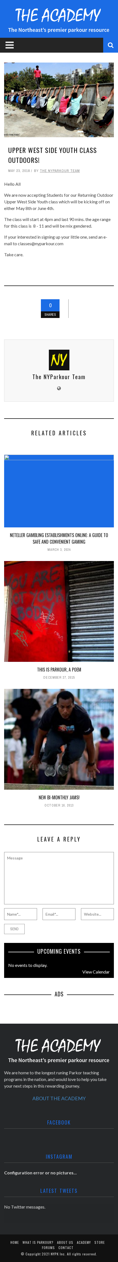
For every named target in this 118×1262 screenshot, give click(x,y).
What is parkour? (38, 1242)
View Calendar (96, 971)
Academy (84, 1242)
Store (99, 1242)
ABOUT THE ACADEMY (59, 1098)
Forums (48, 1247)
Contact (66, 1247)
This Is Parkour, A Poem (59, 669)
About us (65, 1242)
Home (14, 1242)
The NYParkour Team (60, 170)
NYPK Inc (58, 1254)
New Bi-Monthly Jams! (59, 797)
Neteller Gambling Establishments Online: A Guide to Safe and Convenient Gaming (59, 538)
